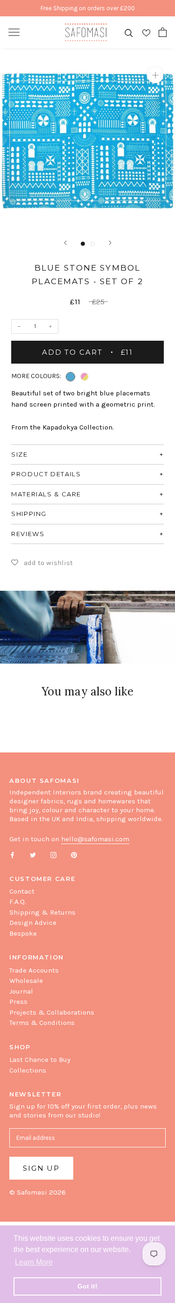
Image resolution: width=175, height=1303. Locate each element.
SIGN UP (41, 1168)
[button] (70, 376)
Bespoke (23, 933)
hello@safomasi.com (95, 839)
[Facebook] (12, 854)
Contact (22, 891)
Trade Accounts (34, 970)
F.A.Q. (17, 901)
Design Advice (32, 922)
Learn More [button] (34, 1262)
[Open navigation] (14, 32)
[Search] (129, 32)
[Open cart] (163, 32)
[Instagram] (53, 854)
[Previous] (65, 243)
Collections (27, 1070)
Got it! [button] (87, 1286)
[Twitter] (33, 854)
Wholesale (26, 980)
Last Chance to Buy (39, 1059)
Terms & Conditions (42, 1022)
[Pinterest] (74, 854)
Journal (21, 991)
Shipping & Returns (42, 912)
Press (18, 1001)
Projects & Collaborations (51, 1012)
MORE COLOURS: (36, 376)
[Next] (110, 243)
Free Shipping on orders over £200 (88, 8)
